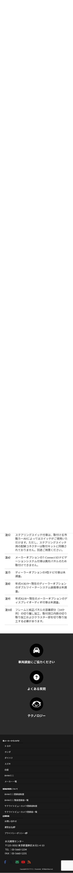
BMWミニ (9, 775)
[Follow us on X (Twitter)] (11, 862)
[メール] (17, 862)
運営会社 (9, 827)
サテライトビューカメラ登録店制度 (21, 806)
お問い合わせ (11, 821)
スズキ (8, 764)
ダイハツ (9, 758)
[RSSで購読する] (29, 862)
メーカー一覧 (11, 781)
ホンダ (8, 752)
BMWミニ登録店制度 (14, 794)
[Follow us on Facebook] (5, 862)
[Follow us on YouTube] (23, 862)
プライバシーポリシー (15, 833)
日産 (7, 770)
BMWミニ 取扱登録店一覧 (17, 800)
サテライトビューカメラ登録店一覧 (21, 812)
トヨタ (8, 746)
